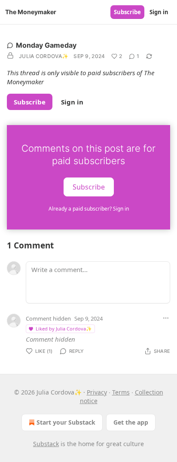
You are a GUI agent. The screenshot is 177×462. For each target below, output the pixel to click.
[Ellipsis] (166, 318)
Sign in (159, 12)
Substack (46, 444)
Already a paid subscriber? (89, 208)
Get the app (130, 422)
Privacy (97, 392)
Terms (121, 392)
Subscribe (127, 12)
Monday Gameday (46, 45)
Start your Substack (66, 422)
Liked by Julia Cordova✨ (64, 328)
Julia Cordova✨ (43, 56)
